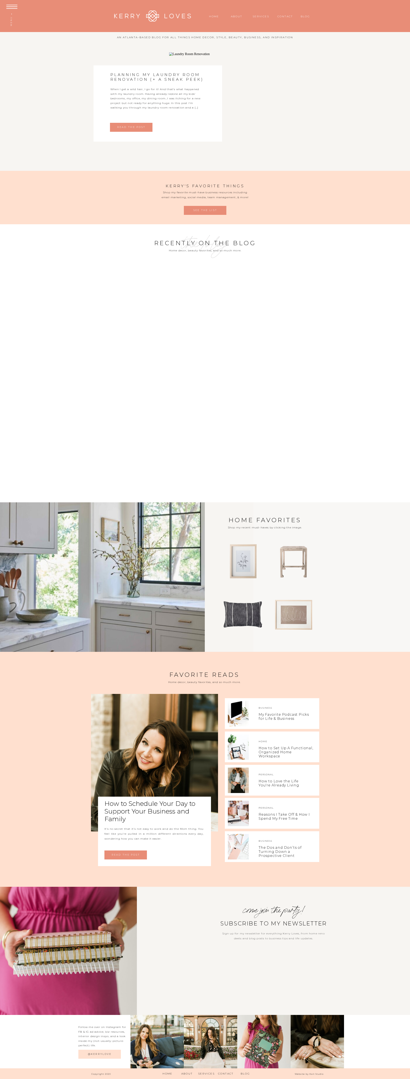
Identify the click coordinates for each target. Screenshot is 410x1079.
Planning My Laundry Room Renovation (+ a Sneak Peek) (157, 77)
